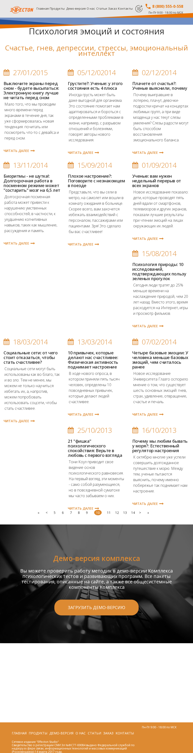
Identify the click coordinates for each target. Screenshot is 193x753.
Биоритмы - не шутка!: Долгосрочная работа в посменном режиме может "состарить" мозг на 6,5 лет (32, 183)
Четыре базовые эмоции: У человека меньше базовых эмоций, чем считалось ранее (160, 360)
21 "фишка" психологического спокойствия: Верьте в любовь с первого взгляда (95, 448)
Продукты (57, 8)
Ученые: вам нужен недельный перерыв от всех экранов (156, 180)
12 (117, 512)
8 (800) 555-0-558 (167, 6)
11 (109, 512)
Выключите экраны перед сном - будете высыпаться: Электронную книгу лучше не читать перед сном (31, 90)
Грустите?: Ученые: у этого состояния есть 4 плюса (95, 86)
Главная (42, 8)
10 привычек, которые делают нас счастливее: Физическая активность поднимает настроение (93, 360)
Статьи (101, 8)
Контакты (125, 8)
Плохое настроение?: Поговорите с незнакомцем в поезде (96, 180)
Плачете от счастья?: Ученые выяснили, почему (159, 86)
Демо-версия (76, 8)
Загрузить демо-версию (96, 607)
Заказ (112, 8)
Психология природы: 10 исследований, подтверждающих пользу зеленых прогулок (159, 271)
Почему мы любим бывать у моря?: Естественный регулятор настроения (160, 445)
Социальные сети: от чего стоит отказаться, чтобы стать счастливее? (30, 357)
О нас (91, 8)
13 (125, 512)
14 (133, 512)
